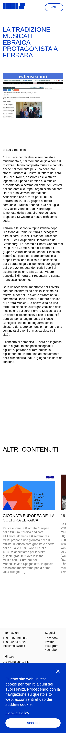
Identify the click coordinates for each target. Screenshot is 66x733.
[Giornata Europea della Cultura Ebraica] (29, 492)
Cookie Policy (17, 713)
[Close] (58, 671)
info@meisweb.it (14, 646)
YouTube (51, 649)
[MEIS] (14, 6)
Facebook (51, 638)
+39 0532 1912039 (15, 638)
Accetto (33, 723)
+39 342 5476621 (15, 642)
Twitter (49, 642)
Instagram (51, 646)
